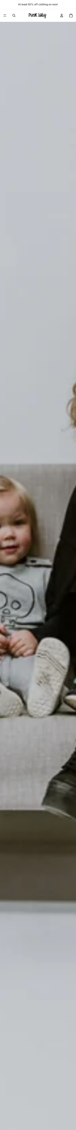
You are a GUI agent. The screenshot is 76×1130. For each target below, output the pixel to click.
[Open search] (14, 15)
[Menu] (5, 15)
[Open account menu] (61, 15)
